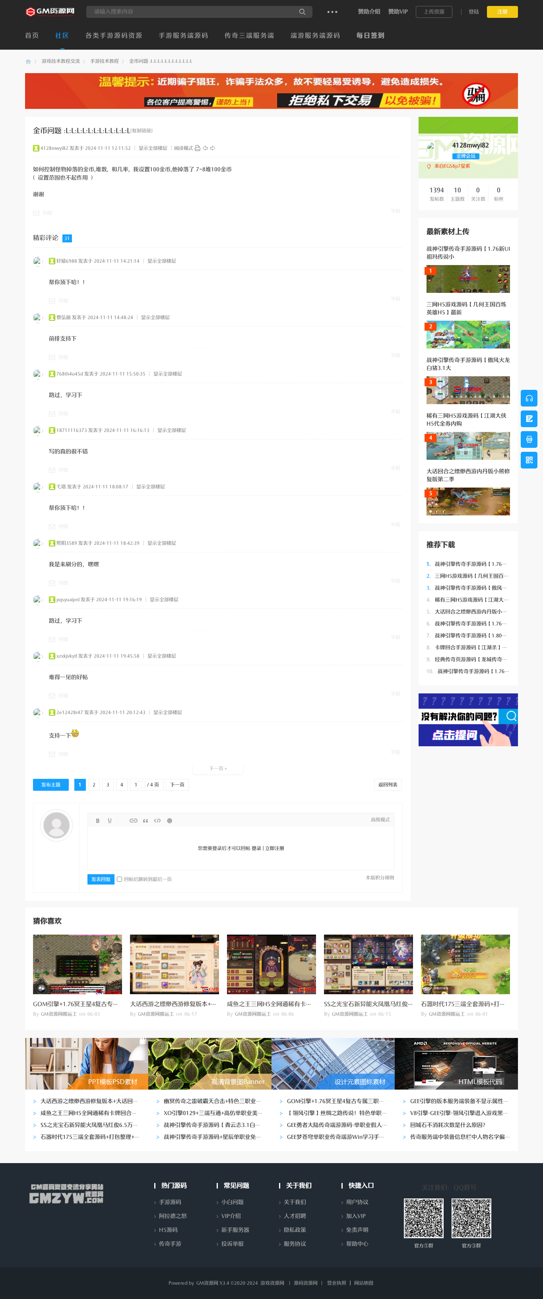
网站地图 (363, 1283)
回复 (47, 213)
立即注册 (274, 848)
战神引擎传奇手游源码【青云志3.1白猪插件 (218, 1125)
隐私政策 (295, 1230)
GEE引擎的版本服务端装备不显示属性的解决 (465, 1101)
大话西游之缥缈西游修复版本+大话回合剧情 (188, 1004)
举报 (395, 211)
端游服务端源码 (316, 35)
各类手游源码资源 (114, 35)
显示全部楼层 (153, 148)
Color (110, 821)
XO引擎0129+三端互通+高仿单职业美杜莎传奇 (222, 1113)
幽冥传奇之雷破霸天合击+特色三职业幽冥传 (218, 1101)
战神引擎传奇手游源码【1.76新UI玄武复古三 (484, 671)
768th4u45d (69, 374)
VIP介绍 (231, 1216)
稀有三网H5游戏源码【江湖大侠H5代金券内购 (484, 600)
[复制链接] (141, 131)
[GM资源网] (50, 16)
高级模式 (380, 820)
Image (122, 821)
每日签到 (371, 35)
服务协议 (295, 1244)
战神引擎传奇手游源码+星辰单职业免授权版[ (219, 1137)
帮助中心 (357, 1244)
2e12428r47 (69, 712)
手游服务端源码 (184, 35)
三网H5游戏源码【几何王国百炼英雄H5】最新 (484, 576)
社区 (62, 35)
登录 (256, 848)
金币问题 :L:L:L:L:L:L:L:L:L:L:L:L (160, 61)
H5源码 (168, 1230)
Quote (145, 821)
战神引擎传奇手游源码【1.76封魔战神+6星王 (483, 624)
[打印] (197, 148)
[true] (302, 12)
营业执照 (336, 1283)
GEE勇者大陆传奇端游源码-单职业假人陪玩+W (344, 1125)
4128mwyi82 (54, 148)
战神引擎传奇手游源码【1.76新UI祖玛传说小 (482, 564)
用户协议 (357, 1202)
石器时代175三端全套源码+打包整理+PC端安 (480, 1004)
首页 (32, 35)
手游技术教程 (104, 61)
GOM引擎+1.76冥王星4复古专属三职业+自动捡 (95, 1004)
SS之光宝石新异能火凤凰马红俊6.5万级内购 (382, 1004)
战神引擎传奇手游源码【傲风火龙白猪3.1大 (481, 588)
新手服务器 (235, 1230)
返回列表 (388, 785)
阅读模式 (183, 148)
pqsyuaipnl (68, 599)
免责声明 (357, 1230)
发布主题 (50, 785)
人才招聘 (295, 1216)
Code (157, 821)
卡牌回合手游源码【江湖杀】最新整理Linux (481, 647)
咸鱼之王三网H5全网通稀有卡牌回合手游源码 (287, 1004)
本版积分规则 (380, 878)
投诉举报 (232, 1244)
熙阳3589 (66, 543)
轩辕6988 (66, 261)
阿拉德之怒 (173, 1216)
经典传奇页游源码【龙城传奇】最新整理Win (482, 659)
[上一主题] (205, 148)
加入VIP (356, 1216)
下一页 (177, 785)
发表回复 (101, 879)
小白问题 (232, 1202)
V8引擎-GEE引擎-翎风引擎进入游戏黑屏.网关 (465, 1113)
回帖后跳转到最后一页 (148, 879)
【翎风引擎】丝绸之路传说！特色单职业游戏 (342, 1113)
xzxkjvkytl (66, 656)
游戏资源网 (272, 1283)
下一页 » (218, 768)
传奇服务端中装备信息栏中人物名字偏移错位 (466, 1137)
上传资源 (434, 12)
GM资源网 (28, 61)
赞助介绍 (369, 12)
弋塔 (61, 487)
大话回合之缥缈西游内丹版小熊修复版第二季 (482, 612)
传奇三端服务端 (250, 35)
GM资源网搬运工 (59, 1014)
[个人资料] (435, 158)
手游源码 (170, 1202)
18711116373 (71, 430)
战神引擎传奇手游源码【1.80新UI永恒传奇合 (482, 636)
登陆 (474, 12)
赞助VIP (398, 12)
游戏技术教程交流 (61, 61)
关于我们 (295, 1202)
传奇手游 (170, 1244)
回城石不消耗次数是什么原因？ (449, 1125)
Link (134, 821)
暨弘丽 (63, 317)
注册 (502, 12)
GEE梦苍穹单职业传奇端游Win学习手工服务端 (344, 1137)
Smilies (169, 821)
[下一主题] (212, 148)
